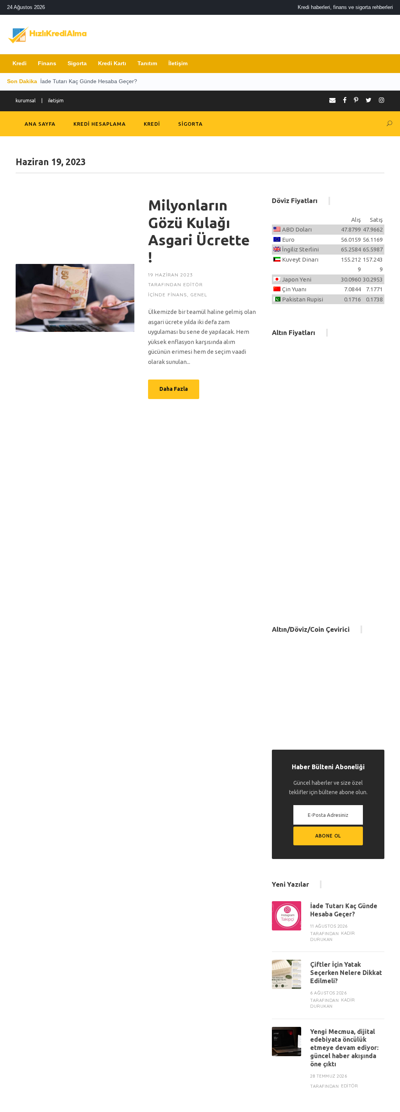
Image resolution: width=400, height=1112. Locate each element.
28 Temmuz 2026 (328, 1076)
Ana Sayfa (40, 124)
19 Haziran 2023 (170, 275)
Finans (47, 63)
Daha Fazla (173, 389)
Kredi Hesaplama (99, 124)
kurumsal (26, 100)
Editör (193, 284)
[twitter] (368, 99)
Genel (198, 295)
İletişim (178, 63)
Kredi (19, 63)
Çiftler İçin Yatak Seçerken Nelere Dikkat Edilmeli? (346, 972)
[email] (332, 99)
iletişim (56, 100)
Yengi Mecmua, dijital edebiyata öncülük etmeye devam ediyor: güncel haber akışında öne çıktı (344, 1047)
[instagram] (381, 99)
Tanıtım (147, 63)
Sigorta (77, 63)
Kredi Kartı (112, 63)
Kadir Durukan (332, 936)
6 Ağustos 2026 (328, 993)
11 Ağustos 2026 (329, 926)
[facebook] (344, 99)
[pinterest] (356, 99)
